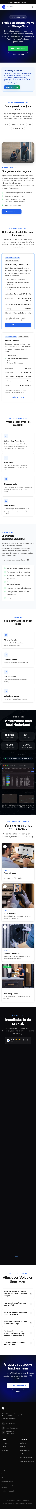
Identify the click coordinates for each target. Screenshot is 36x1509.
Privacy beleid (11, 1502)
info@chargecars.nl (12, 1430)
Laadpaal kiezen (18, 55)
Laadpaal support (25, 1456)
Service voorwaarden (8, 1493)
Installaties (23, 1445)
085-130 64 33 (10, 1426)
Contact (18, 1394)
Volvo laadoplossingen (27, 1463)
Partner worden (24, 1467)
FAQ (3, 1479)
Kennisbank (5, 1476)
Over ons (4, 1445)
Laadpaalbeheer (25, 1452)
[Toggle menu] (32, 7)
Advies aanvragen (18, 49)
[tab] (15, 1259)
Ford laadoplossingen (26, 1460)
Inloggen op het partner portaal (17, 2)
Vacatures (5, 1452)
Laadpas (22, 1449)
